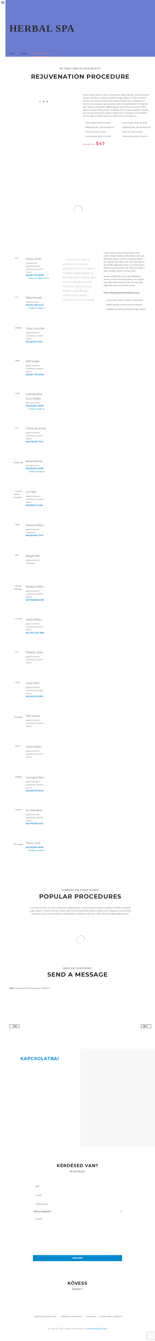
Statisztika (91, 1316)
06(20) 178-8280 (35, 374)
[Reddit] (34, 1011)
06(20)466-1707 (35, 535)
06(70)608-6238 (35, 600)
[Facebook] (11, 1011)
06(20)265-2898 (34, 406)
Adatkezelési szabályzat (111, 1316)
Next (145, 1026)
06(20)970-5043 (35, 791)
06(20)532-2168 (34, 505)
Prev (15, 1026)
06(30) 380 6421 (35, 305)
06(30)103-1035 (34, 342)
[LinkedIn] (29, 1011)
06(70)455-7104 (34, 442)
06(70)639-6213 (34, 823)
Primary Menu (2, 2)
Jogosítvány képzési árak (45, 1316)
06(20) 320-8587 (35, 275)
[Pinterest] (20, 1011)
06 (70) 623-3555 (35, 633)
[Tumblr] (25, 1011)
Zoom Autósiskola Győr (96, 1328)
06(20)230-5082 (34, 696)
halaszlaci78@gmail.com (38, 278)
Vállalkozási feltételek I (74, 1316)
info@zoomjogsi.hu (36, 308)
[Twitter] (16, 1011)
